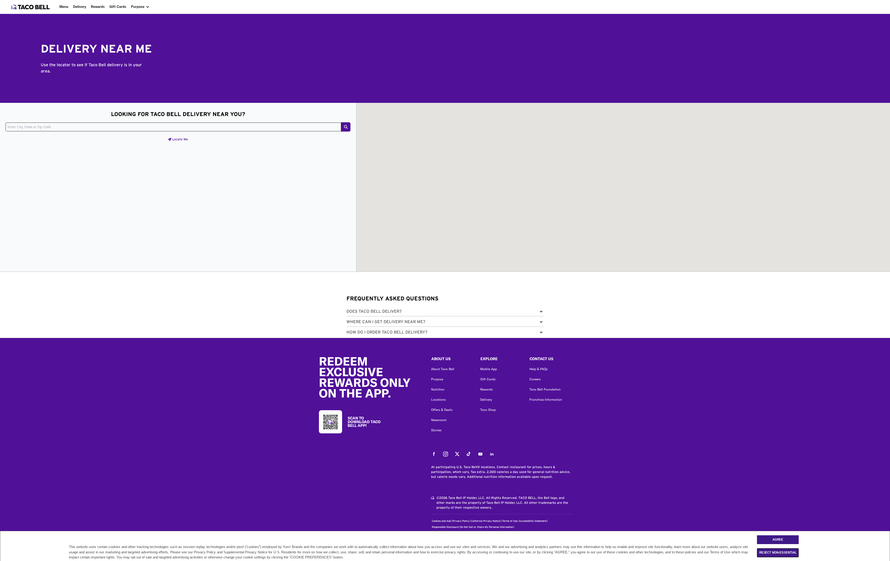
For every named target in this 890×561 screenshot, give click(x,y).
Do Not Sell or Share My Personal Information (486, 527)
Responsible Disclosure (445, 527)
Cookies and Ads (441, 521)
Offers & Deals (441, 410)
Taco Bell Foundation (545, 389)
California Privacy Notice (485, 521)
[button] (445, 312)
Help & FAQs (538, 369)
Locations (438, 399)
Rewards (98, 6)
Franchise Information (545, 399)
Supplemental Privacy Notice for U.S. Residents (259, 552)
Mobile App (488, 369)
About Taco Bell (442, 369)
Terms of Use (509, 521)
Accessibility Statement (533, 521)
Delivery (79, 6)
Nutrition (437, 389)
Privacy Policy (460, 521)
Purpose (137, 6)
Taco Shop (488, 410)
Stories (436, 430)
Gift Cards (117, 6)
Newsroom (439, 420)
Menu (63, 6)
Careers (535, 379)
